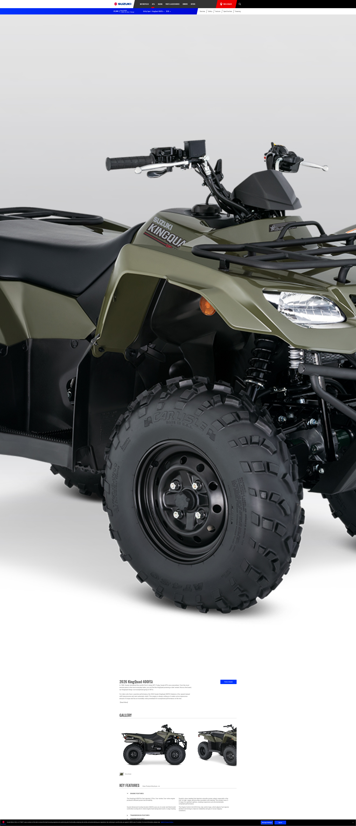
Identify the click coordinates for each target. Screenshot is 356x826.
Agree (280, 822)
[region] (178, 822)
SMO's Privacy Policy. (167, 822)
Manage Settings (267, 822)
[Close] (353, 823)
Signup (178, 431)
